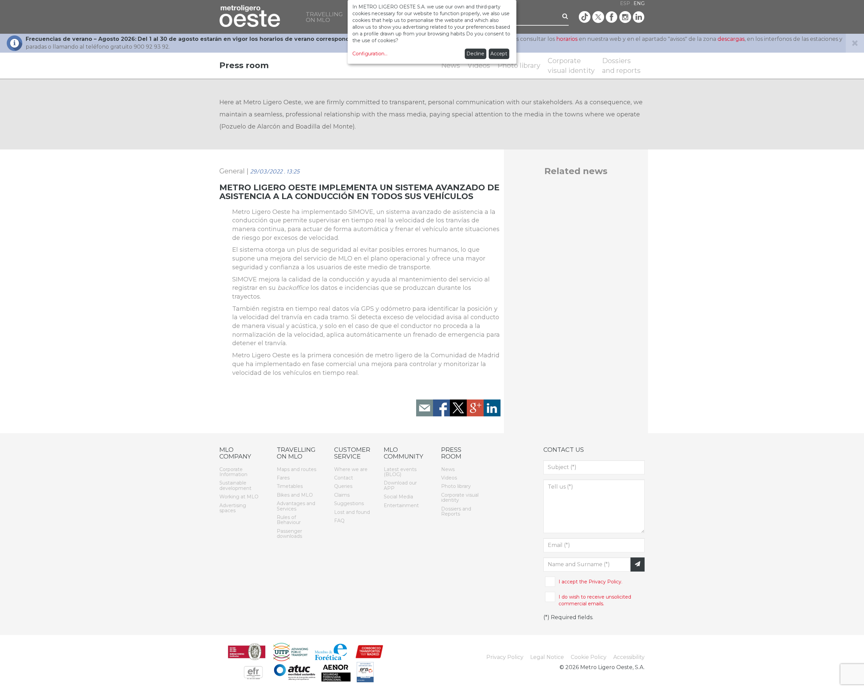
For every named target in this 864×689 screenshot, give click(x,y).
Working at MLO (239, 497)
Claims (342, 495)
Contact (343, 478)
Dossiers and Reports (456, 511)
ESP (625, 3)
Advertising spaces (232, 508)
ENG (639, 3)
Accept (498, 54)
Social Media (398, 497)
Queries (343, 486)
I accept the (590, 582)
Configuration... (369, 54)
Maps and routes (296, 469)
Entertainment (401, 505)
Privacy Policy (504, 657)
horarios (566, 39)
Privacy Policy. (604, 582)
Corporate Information (233, 471)
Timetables (290, 486)
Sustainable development (235, 485)
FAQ (339, 521)
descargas (731, 39)
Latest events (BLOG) (400, 471)
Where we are (351, 469)
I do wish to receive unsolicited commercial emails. (595, 600)
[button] (324, 17)
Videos (478, 65)
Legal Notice (547, 657)
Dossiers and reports (621, 66)
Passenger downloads (289, 533)
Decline (475, 54)
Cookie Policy (588, 657)
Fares (283, 478)
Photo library (518, 65)
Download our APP (400, 485)
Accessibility (629, 657)
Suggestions (349, 503)
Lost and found (352, 512)
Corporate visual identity (571, 66)
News (450, 65)
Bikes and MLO (295, 495)
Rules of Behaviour (289, 519)
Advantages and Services (296, 506)
